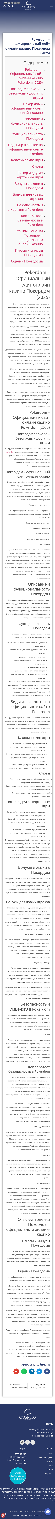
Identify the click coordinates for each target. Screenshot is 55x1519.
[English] (15, 3)
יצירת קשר (49, 1473)
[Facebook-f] (32, 1442)
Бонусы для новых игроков (28, 196)
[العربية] (18, 3)
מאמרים (49, 1461)
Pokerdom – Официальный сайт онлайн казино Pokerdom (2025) (26, 76)
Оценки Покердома (27, 261)
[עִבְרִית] (8, 3)
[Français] (12, 3)
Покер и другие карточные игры (29, 174)
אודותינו (50, 1469)
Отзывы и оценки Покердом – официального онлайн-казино (28, 237)
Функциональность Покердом (27, 136)
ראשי (51, 1453)
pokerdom (10, 452)
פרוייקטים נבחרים (46, 1457)
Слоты (37, 166)
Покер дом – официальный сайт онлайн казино (27, 108)
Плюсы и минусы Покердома (29, 252)
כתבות (50, 1465)
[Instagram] (9, 6)
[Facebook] (4, 6)
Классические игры (27, 159)
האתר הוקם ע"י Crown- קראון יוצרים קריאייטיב (27, 1515)
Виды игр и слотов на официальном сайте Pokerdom (25, 149)
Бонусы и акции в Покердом (28, 185)
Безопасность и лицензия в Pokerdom (25, 207)
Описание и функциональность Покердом (27, 123)
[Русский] (5, 3)
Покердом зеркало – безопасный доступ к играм (26, 93)
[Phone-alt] (13, 6)
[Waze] (22, 1442)
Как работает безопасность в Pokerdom (30, 220)
